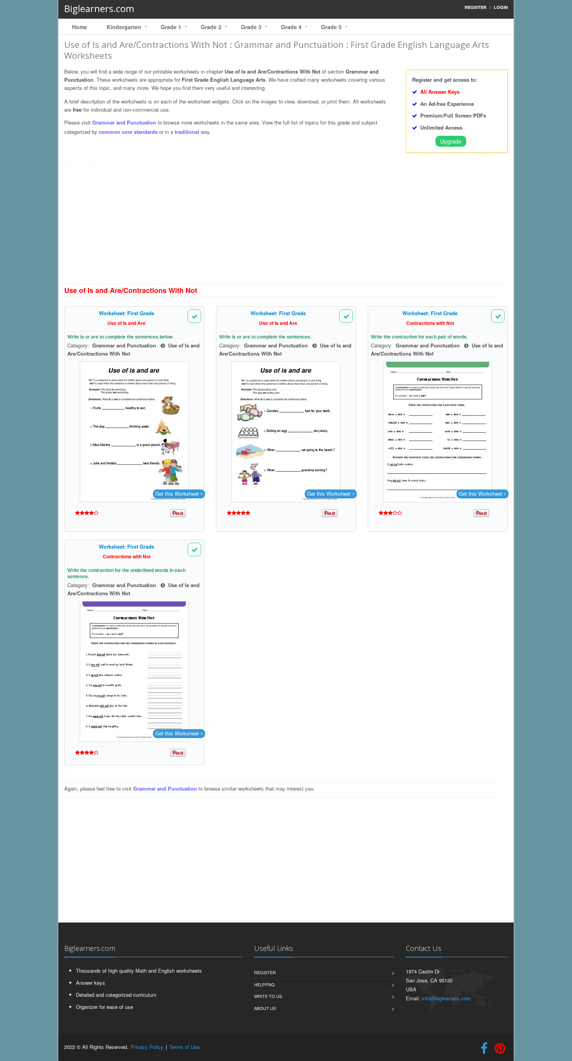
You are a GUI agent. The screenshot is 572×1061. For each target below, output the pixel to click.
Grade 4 (291, 27)
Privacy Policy (147, 1046)
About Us (265, 1008)
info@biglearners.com (446, 998)
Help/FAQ (264, 984)
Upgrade (450, 141)
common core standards (128, 131)
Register (265, 972)
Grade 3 (251, 27)
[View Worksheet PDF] (134, 431)
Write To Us (268, 996)
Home (79, 27)
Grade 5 (331, 27)
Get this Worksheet (177, 493)
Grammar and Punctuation (124, 122)
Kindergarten (124, 27)
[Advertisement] (286, 225)
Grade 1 (171, 27)
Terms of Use (184, 1046)
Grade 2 (211, 27)
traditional (187, 131)
